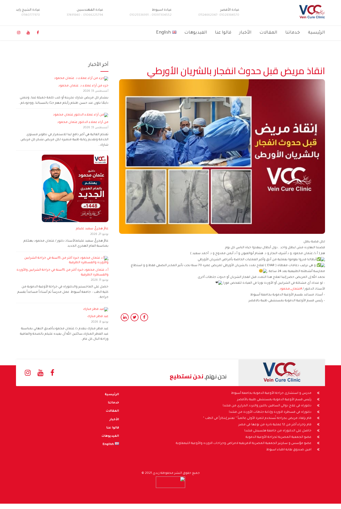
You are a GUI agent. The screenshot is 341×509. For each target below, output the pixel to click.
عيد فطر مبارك (97, 316)
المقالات (268, 32)
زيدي (156, 473)
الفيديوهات (195, 32)
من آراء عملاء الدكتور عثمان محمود (82, 122)
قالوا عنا (223, 32)
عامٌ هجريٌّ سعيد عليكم (92, 229)
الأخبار (245, 32)
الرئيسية (316, 32)
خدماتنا (292, 32)
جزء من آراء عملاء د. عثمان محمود (83, 86)
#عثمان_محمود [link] (290, 289)
